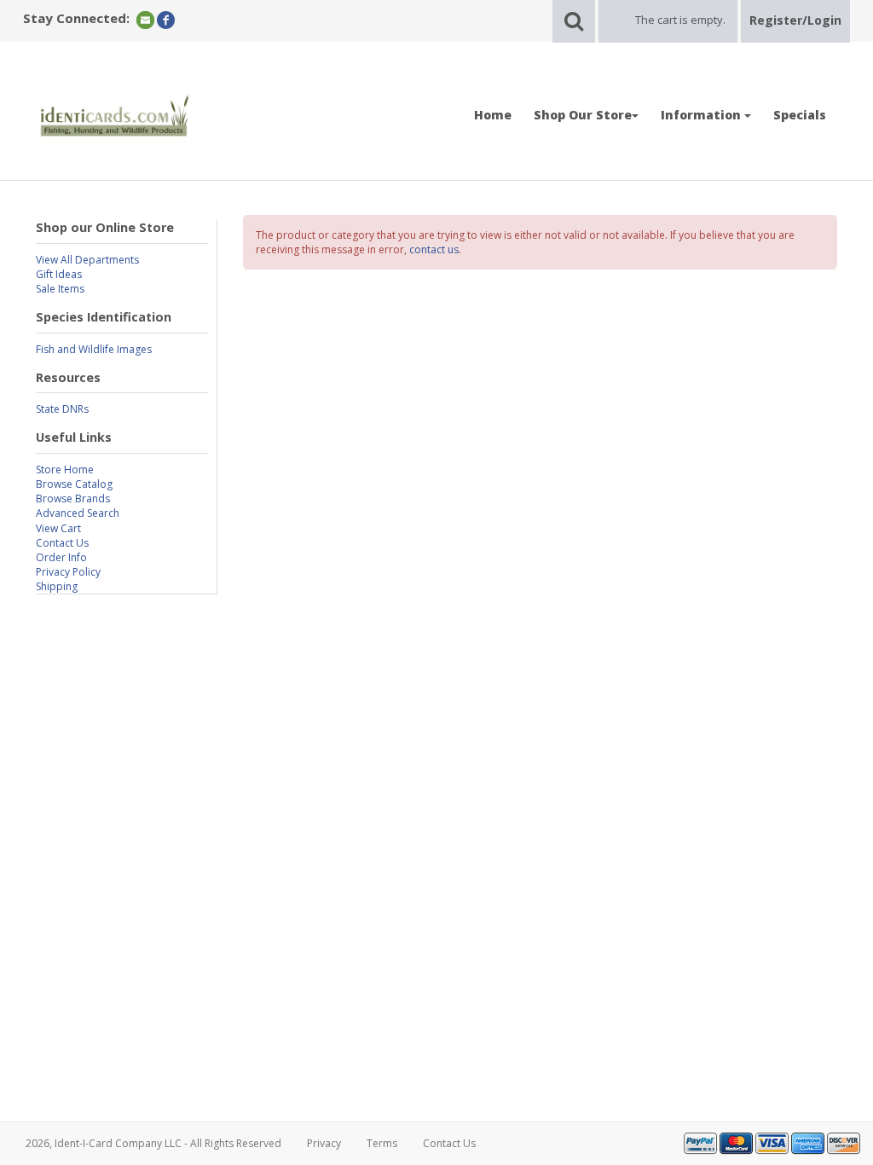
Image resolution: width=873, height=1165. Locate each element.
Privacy (324, 1143)
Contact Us (62, 543)
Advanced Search (77, 513)
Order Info (61, 557)
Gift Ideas (59, 274)
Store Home (65, 469)
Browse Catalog (74, 484)
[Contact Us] (145, 19)
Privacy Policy (68, 572)
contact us (434, 249)
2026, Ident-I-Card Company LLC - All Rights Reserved (153, 1143)
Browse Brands (73, 498)
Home (493, 115)
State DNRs (62, 409)
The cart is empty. (680, 19)
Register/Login (795, 20)
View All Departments (87, 259)
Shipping (57, 586)
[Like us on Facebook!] (166, 19)
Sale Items (60, 288)
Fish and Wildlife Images (94, 349)
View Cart (58, 528)
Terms (382, 1143)
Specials (799, 115)
